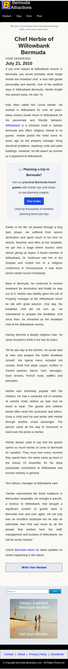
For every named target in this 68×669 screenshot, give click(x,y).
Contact (9, 654)
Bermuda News (24, 549)
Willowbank (13, 125)
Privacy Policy (38, 654)
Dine (29, 16)
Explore (7, 16)
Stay (18, 16)
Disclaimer (57, 654)
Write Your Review (34, 567)
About (21, 654)
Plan (39, 16)
